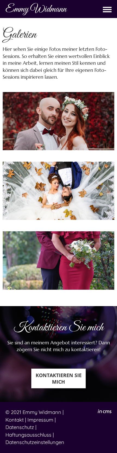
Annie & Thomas (58, 191)
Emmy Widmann (42, 412)
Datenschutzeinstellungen (34, 442)
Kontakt (14, 420)
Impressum (40, 420)
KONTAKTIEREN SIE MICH (59, 378)
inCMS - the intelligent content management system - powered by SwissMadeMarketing (105, 412)
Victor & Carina (58, 121)
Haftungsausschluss (28, 435)
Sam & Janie (58, 260)
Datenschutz (19, 427)
